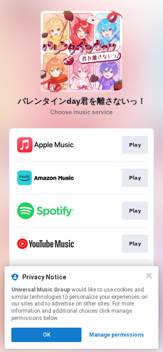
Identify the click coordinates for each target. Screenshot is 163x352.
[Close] (149, 276)
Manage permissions (116, 335)
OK (46, 335)
